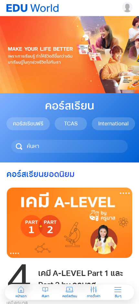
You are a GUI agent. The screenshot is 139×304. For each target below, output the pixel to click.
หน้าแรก (21, 296)
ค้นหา (45, 296)
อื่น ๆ (118, 296)
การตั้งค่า (93, 296)
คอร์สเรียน (69, 296)
